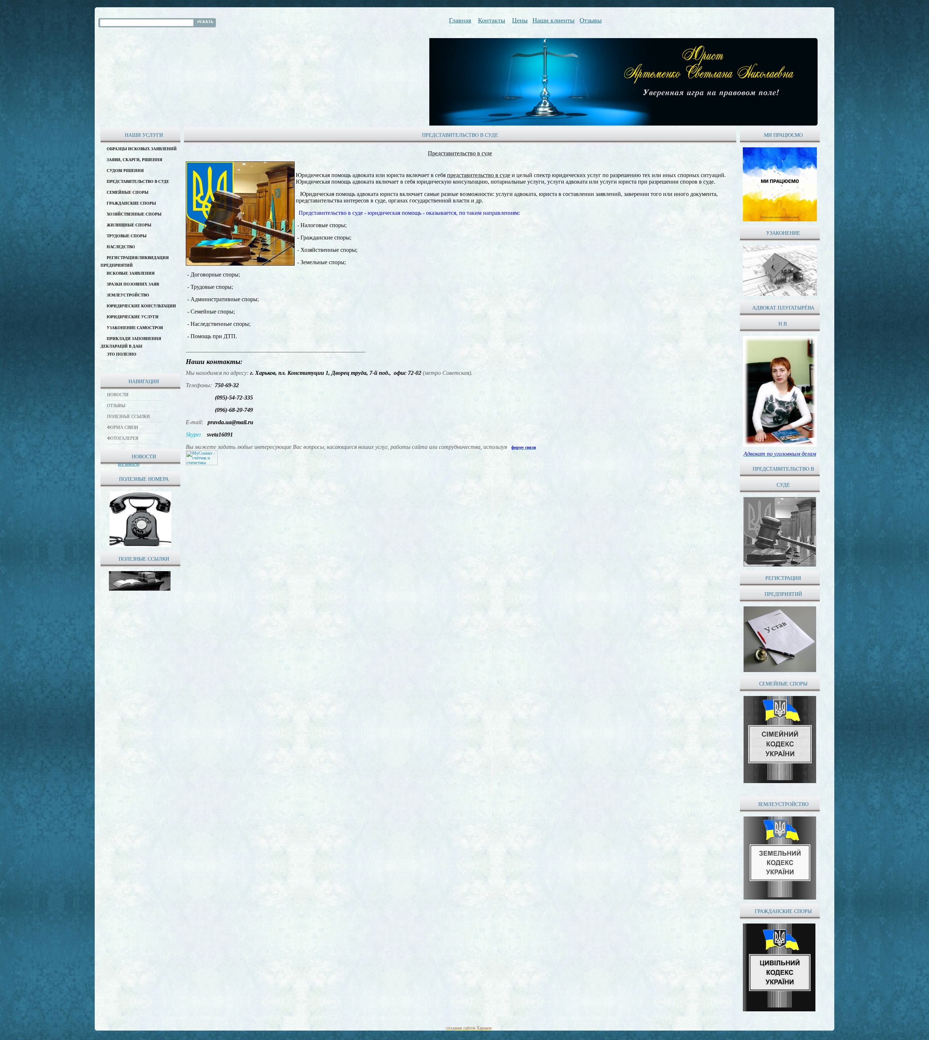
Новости (117, 394)
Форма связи (122, 427)
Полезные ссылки (128, 416)
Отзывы (116, 405)
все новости (128, 464)
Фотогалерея (122, 438)
